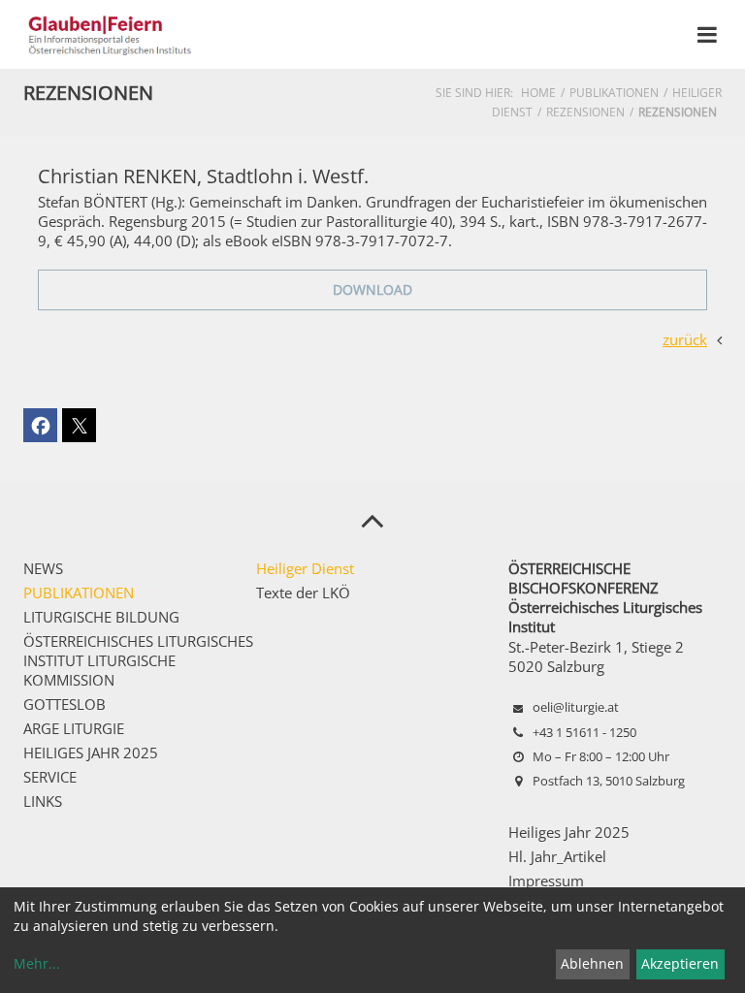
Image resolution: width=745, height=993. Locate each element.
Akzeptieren (680, 963)
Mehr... (37, 963)
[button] (40, 425)
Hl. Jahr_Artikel (557, 856)
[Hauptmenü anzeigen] (707, 34)
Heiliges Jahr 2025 (569, 832)
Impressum (546, 880)
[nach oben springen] (372, 519)
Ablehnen (592, 963)
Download (372, 289)
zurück (685, 339)
